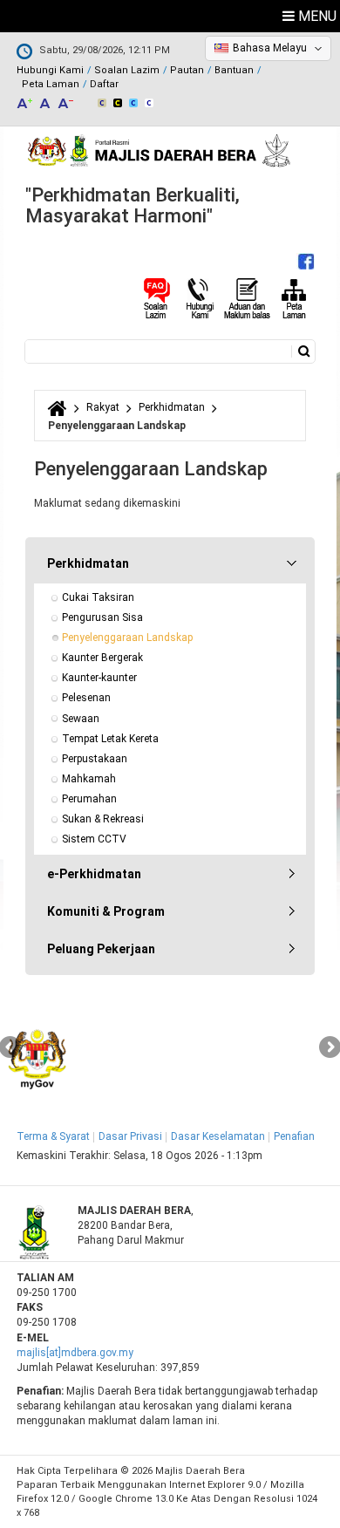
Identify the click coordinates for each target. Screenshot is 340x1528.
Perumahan (89, 799)
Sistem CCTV (94, 839)
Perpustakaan (94, 759)
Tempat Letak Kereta (110, 739)
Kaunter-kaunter (99, 678)
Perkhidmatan (172, 407)
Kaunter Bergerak (102, 657)
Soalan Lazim (127, 70)
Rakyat (102, 407)
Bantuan (234, 70)
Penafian (294, 1136)
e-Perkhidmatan (94, 874)
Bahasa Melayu (270, 48)
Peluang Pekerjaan (101, 949)
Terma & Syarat (53, 1136)
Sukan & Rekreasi (103, 819)
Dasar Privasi (130, 1136)
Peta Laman (50, 84)
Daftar (104, 84)
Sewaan (80, 719)
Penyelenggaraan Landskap (127, 637)
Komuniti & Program (106, 911)
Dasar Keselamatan (218, 1136)
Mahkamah (89, 779)
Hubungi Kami (50, 70)
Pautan (187, 70)
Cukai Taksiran (98, 597)
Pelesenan (86, 698)
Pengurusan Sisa (102, 617)
